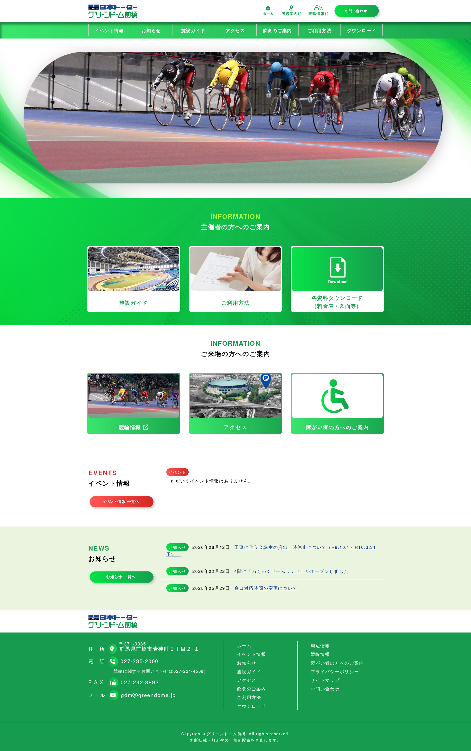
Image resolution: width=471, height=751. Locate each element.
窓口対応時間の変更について (265, 588)
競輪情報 (318, 10)
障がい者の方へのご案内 (337, 663)
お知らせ (151, 30)
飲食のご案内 (277, 30)
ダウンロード (361, 30)
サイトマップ (325, 680)
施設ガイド (193, 30)
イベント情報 (109, 30)
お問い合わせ (358, 12)
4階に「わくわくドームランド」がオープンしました (291, 571)
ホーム (268, 10)
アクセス (235, 30)
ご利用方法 (319, 30)
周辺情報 (291, 10)
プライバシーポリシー (335, 671)
